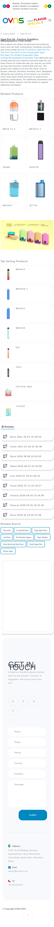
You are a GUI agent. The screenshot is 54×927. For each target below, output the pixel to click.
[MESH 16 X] (13, 112)
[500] (8, 352)
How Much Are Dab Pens (13, 544)
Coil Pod (6, 537)
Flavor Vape (8, 551)
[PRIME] (13, 150)
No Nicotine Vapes (23, 537)
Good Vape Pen (35, 544)
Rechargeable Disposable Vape (24, 58)
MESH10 (21, 269)
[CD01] (8, 372)
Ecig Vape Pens (40, 530)
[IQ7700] (40, 188)
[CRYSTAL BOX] (8, 391)
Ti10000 (20, 406)
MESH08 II (22, 289)
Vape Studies (42, 537)
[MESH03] (8, 313)
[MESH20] (13, 188)
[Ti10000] (8, 411)
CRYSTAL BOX (24, 387)
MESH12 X (35, 129)
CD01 (19, 367)
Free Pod (7, 530)
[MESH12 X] (40, 112)
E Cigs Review (22, 530)
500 (18, 348)
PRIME (6, 167)
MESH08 (21, 328)
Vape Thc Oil (11, 55)
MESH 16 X (9, 129)
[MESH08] (8, 333)
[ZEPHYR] (40, 150)
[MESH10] (8, 274)
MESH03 (21, 308)
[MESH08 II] (8, 294)
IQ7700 (33, 205)
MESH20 (7, 205)
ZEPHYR (34, 167)
